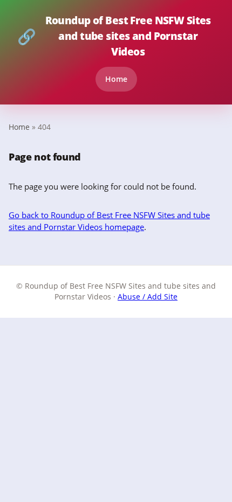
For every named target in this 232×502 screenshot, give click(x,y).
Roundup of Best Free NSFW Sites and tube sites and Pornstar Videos (114, 36)
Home (116, 79)
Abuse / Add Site (148, 296)
